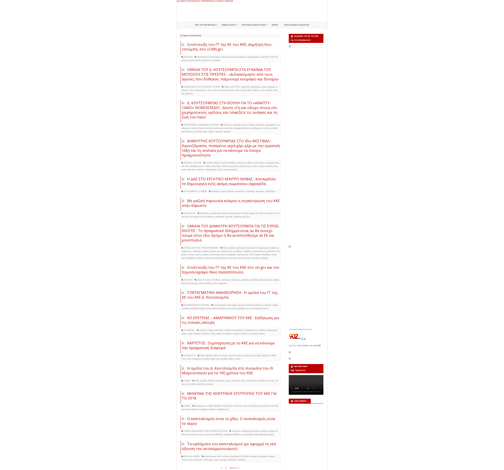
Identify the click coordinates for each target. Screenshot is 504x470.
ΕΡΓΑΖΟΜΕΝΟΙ (190, 125)
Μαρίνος (210, 216)
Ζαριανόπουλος (259, 251)
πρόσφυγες (256, 87)
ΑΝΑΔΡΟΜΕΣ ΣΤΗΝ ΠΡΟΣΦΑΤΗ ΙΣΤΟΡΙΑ (202, 87)
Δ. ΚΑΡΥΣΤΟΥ (190, 213)
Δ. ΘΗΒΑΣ (202, 191)
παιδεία (262, 213)
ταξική (227, 87)
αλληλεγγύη (202, 57)
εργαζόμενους (253, 57)
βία (276, 57)
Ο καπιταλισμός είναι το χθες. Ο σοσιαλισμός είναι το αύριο (228, 421)
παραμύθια (191, 258)
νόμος (194, 128)
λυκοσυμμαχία (220, 305)
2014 (192, 90)
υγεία (262, 90)
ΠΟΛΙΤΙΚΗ (188, 57)
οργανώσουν (201, 90)
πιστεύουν (206, 60)
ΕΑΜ (237, 90)
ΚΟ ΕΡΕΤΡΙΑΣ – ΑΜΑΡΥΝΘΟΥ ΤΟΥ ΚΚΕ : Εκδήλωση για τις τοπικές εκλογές (230, 320)
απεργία (227, 131)
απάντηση (230, 90)
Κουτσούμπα (214, 57)
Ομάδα (205, 254)
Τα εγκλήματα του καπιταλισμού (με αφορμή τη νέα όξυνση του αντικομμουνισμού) (229, 446)
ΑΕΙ (256, 248)
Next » (235, 467)
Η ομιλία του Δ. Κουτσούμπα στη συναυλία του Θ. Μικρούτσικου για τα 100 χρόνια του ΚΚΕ (228, 370)
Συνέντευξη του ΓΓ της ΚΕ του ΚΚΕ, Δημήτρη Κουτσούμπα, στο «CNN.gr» (227, 47)
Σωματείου (250, 191)
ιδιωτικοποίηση (230, 169)
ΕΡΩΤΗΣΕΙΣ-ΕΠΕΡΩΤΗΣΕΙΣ (254, 25)
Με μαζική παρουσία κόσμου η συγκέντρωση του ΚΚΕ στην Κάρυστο (231, 203)
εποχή (243, 90)
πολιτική (224, 57)
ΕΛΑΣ (249, 90)
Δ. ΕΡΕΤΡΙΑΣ (189, 330)
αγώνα (215, 90)
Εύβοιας (230, 191)
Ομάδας (205, 251)
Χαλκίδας (197, 333)
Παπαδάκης (265, 254)
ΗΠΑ (272, 57)
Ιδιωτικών (260, 191)
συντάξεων (238, 251)
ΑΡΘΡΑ (275, 25)
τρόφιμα (271, 87)
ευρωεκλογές (215, 213)
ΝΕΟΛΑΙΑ (188, 162)
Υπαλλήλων (270, 191)
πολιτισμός (194, 216)
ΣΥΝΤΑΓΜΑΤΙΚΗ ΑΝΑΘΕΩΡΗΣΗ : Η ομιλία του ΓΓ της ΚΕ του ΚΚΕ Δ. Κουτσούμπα (230, 295)
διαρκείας (237, 216)
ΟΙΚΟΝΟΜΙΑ (203, 125)
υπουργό (218, 131)
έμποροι (246, 128)
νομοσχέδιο (270, 125)
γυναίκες (207, 166)
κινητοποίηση (259, 162)
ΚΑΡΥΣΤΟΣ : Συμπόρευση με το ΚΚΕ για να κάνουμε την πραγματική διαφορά (228, 345)
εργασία (190, 60)
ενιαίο (200, 283)
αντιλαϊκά (216, 60)
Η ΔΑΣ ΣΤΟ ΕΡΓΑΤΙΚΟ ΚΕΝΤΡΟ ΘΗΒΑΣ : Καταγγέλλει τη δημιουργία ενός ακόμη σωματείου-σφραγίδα (229, 181)
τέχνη (227, 380)
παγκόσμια (216, 166)
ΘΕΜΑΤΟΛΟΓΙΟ (229, 25)
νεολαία (209, 162)
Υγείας (198, 60)
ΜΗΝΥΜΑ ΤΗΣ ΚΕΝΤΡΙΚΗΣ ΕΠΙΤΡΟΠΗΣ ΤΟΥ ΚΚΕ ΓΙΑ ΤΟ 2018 (229, 396)
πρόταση (242, 57)
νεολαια (241, 258)
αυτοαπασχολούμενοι (218, 254)
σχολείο (268, 90)
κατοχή (194, 283)
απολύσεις (208, 128)
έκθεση (252, 125)
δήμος (219, 333)
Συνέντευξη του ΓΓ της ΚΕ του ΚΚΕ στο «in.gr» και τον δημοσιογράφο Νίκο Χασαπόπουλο (230, 269)
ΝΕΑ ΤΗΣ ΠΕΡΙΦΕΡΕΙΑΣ (205, 25)
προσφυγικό (242, 254)
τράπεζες (237, 125)
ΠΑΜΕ (273, 355)
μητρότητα (263, 248)
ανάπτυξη (265, 57)
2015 (237, 87)
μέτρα (183, 60)
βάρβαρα (232, 254)
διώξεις (255, 90)
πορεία (222, 90)
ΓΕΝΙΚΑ (187, 248)
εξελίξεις (189, 93)
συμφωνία (245, 87)
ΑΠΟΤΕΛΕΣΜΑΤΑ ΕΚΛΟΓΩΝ (296, 25)
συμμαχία (237, 128)
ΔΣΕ (209, 90)
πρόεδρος (215, 191)
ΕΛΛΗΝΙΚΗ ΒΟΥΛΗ (192, 305)
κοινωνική (233, 57)
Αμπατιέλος (211, 169)
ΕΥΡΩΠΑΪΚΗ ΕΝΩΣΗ (209, 248)
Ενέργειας (220, 380)
